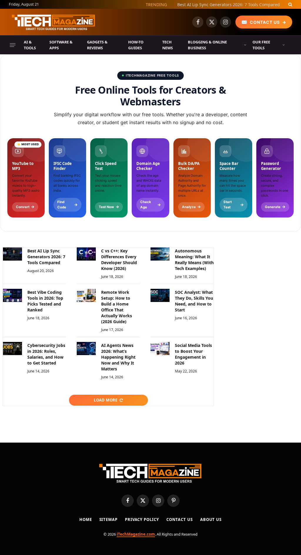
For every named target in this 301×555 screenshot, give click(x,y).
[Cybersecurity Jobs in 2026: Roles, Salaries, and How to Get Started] (12, 348)
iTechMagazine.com (136, 534)
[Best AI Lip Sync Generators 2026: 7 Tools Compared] (12, 254)
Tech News (167, 44)
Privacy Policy (142, 519)
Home (85, 519)
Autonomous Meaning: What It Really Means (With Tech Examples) (194, 259)
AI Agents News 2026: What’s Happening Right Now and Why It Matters (118, 357)
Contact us (179, 519)
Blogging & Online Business (207, 44)
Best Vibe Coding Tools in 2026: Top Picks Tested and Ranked (45, 301)
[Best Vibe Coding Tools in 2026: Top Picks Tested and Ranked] (12, 295)
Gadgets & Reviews (97, 44)
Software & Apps (61, 44)
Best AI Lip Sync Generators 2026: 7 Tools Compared (228, 4)
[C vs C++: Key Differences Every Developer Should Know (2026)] (86, 254)
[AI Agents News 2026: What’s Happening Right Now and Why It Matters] (86, 348)
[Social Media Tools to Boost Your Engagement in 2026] (160, 348)
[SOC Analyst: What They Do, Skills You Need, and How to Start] (160, 295)
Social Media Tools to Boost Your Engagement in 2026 (193, 354)
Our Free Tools (261, 44)
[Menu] (13, 45)
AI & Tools (30, 44)
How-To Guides (135, 44)
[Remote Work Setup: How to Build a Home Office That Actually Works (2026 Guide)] (86, 295)
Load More (106, 400)
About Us (211, 519)
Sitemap (108, 519)
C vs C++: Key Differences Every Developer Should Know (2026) (119, 259)
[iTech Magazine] (53, 22)
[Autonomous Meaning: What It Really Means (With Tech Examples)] (160, 254)
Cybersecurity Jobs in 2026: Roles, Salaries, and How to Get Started (46, 354)
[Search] (289, 4)
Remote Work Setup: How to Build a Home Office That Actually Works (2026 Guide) (116, 306)
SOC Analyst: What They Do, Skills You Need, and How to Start (194, 301)
